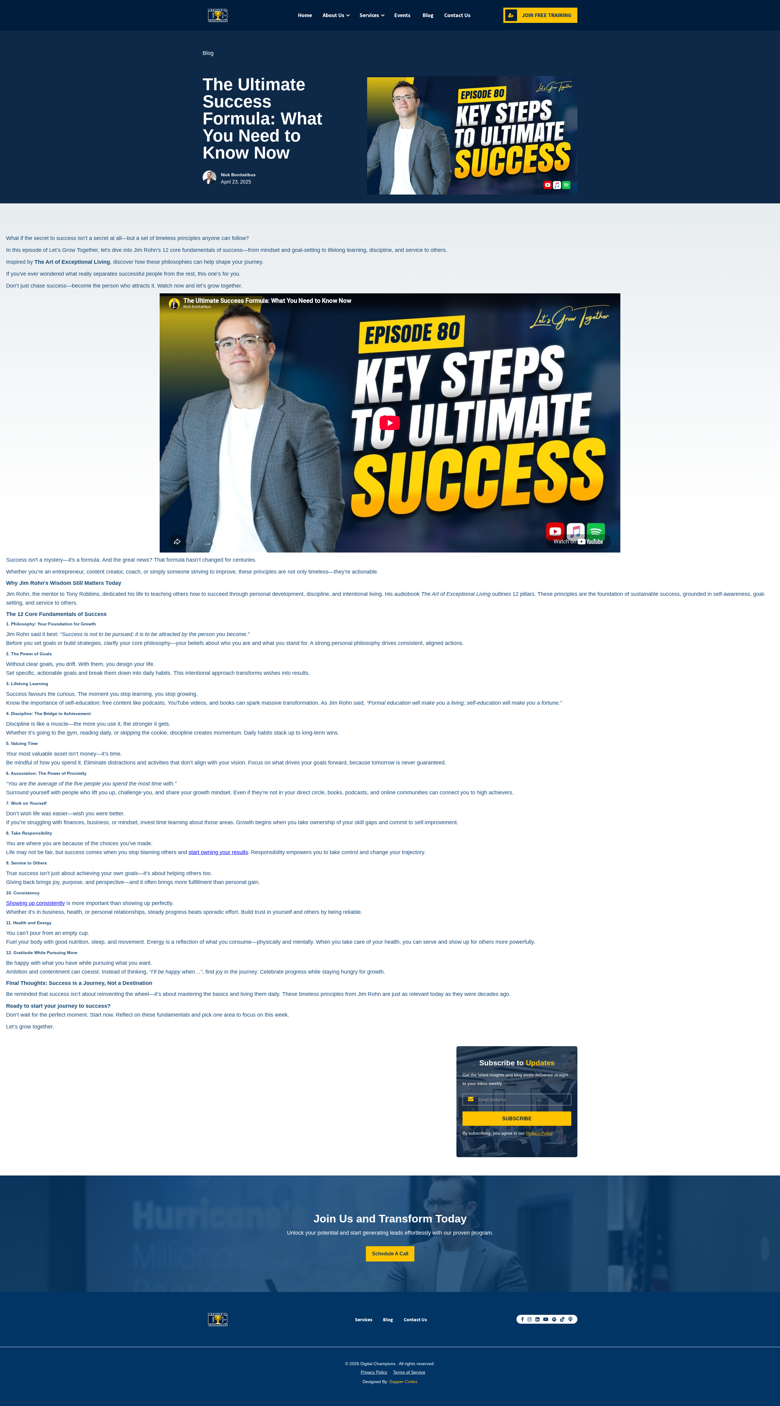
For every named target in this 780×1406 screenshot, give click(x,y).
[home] (233, 15)
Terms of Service (409, 1372)
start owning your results (218, 852)
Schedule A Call (390, 1253)
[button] (335, 15)
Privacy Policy (539, 1133)
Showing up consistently (35, 903)
